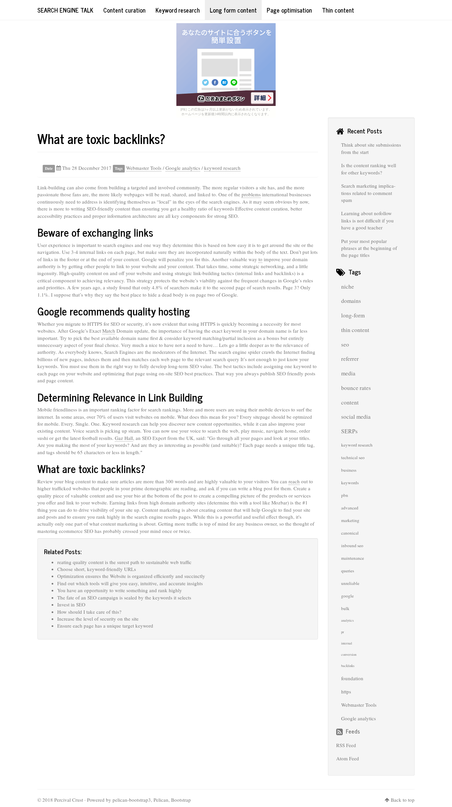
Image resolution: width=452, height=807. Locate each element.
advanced (349, 508)
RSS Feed (346, 745)
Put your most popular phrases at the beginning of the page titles (369, 248)
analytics (347, 620)
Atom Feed (347, 758)
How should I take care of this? (89, 611)
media (348, 373)
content (350, 402)
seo (345, 344)
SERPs (349, 431)
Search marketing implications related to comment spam (368, 192)
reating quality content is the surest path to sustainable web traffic (124, 562)
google (347, 596)
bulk (345, 608)
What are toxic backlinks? (101, 138)
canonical (350, 533)
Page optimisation (289, 10)
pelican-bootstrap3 (132, 799)
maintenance (352, 558)
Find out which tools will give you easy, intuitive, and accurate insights (130, 583)
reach (294, 481)
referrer (350, 358)
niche (347, 286)
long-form (353, 315)
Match (108, 330)
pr (342, 632)
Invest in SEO (71, 604)
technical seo (353, 457)
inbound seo (352, 545)
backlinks (347, 665)
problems (251, 194)
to (260, 259)
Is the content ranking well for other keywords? (368, 168)
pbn (344, 495)
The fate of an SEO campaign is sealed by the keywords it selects (124, 597)
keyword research (222, 168)
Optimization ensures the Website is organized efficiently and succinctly (131, 576)
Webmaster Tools (143, 168)
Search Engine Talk (65, 10)
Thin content (338, 10)
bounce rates (356, 388)
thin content (355, 330)
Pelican (161, 799)
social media (356, 416)
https (346, 691)
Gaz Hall (124, 438)
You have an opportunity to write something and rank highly (119, 590)
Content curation (124, 10)
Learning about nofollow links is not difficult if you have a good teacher (367, 220)
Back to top (403, 799)
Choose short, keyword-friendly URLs (96, 569)
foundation (352, 678)
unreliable (350, 583)
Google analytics (182, 168)
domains (351, 301)
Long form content (233, 10)
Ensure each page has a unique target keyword (105, 625)
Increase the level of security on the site (98, 618)
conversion (348, 654)
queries (347, 571)
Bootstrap (181, 799)
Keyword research (178, 10)
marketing (350, 520)
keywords (350, 483)
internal (346, 643)
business (348, 470)
